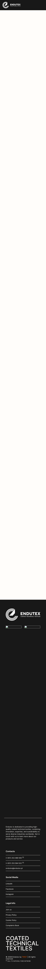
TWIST (24, 957)
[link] (13, 720)
